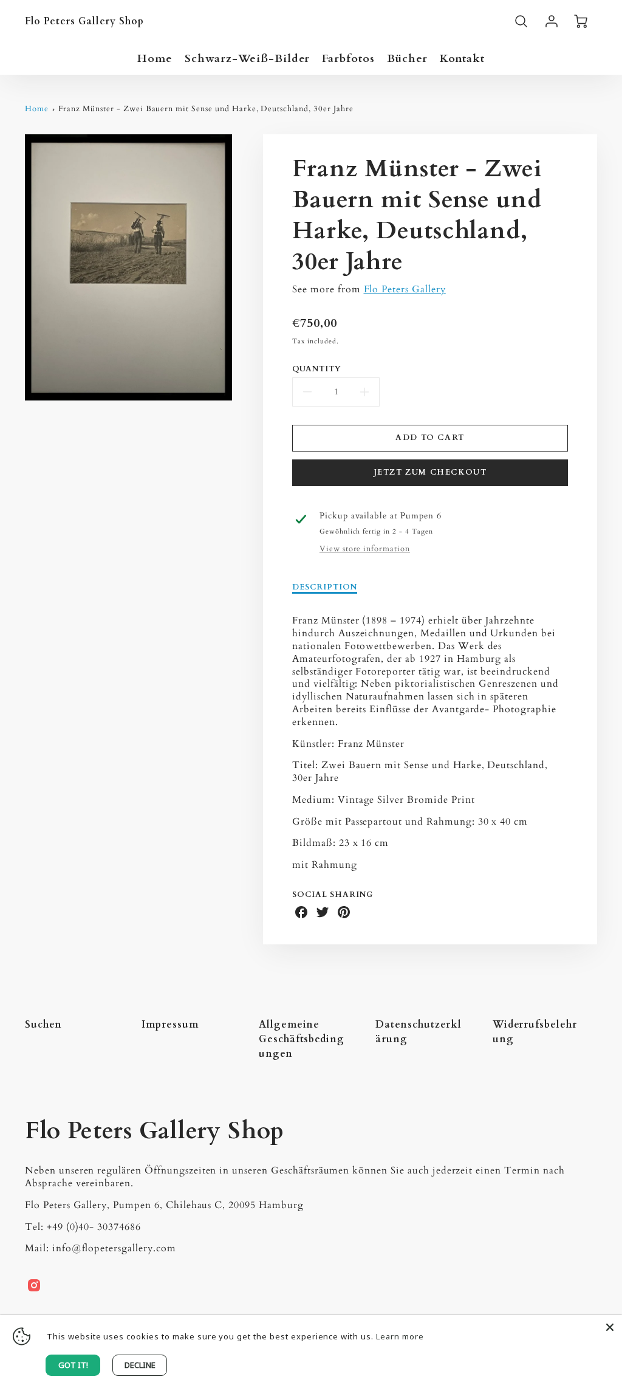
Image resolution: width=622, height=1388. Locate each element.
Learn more (400, 1336)
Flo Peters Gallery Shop (154, 1131)
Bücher (407, 59)
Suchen (43, 1024)
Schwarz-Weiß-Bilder (247, 59)
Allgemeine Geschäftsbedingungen (301, 1039)
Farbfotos (348, 59)
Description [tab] (324, 587)
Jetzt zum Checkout (430, 472)
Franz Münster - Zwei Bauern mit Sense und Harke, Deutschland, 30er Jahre (205, 108)
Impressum (170, 1024)
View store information (365, 549)
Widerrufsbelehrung (535, 1032)
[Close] (610, 1327)
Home (155, 59)
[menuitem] (155, 59)
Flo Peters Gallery (405, 289)
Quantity (316, 369)
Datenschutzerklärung (418, 1032)
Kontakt (462, 59)
